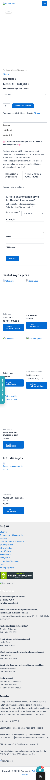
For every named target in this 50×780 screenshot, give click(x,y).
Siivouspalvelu (6, 545)
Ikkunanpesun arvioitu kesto (16, 89)
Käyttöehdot (5, 551)
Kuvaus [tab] (6, 125)
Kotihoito (4, 538)
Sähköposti (11, 247)
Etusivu (6, 70)
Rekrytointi (5, 557)
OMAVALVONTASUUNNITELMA (14, 541)
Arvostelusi (13, 212)
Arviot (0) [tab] (7, 135)
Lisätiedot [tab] (7, 130)
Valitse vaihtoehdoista (13, 327)
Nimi (8, 236)
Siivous (14, 70)
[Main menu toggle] (44, 3)
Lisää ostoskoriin (23, 106)
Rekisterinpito (6, 554)
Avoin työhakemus (11, 561)
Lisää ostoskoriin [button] (35, 325)
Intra (2, 564)
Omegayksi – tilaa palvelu (11, 535)
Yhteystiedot (6, 548)
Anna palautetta (7, 568)
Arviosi (10, 219)
